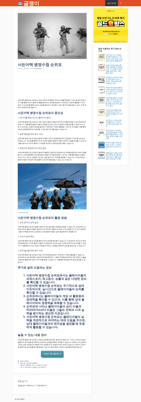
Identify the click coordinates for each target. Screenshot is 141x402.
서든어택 (28, 363)
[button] (120, 3)
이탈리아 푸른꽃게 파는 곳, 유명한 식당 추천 (33, 365)
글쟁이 (31, 3)
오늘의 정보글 (111, 3)
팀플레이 (35, 363)
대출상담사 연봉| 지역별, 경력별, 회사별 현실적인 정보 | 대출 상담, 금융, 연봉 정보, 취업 (114, 156)
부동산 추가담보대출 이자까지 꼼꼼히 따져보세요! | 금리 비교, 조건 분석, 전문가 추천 (114, 90)
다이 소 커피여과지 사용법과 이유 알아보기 (33, 367)
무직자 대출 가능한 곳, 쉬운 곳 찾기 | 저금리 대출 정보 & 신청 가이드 (114, 146)
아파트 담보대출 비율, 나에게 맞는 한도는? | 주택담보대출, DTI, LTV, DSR (114, 113)
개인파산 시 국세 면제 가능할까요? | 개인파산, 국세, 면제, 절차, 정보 (114, 123)
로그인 (36, 385)
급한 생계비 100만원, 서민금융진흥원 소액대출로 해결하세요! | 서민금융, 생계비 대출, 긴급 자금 (114, 134)
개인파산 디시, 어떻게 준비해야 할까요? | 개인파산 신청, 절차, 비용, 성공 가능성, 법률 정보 (114, 58)
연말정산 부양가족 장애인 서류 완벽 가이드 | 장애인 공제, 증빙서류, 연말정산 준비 (114, 80)
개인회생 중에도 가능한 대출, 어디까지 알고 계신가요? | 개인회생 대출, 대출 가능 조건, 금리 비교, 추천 (114, 102)
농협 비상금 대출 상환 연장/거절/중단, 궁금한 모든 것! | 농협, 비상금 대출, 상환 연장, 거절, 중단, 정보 (114, 69)
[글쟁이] (20, 3)
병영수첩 (22, 363)
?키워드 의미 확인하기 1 (52, 354)
